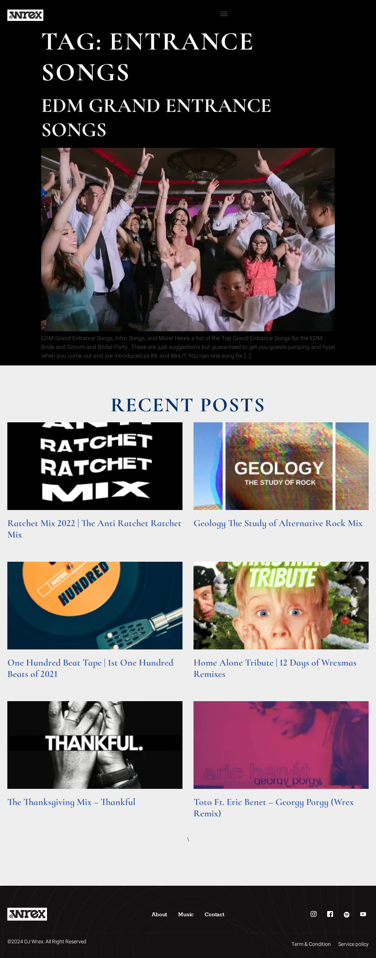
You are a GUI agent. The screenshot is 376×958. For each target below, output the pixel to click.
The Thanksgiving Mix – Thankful (71, 802)
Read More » (21, 545)
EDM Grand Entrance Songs (156, 117)
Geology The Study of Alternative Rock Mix (278, 523)
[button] (224, 13)
